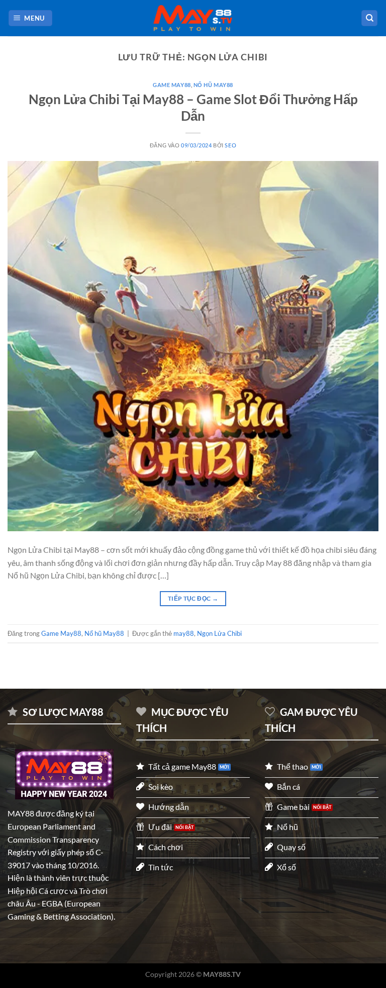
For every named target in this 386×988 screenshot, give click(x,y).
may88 (183, 633)
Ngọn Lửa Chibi (219, 633)
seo (230, 145)
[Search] (369, 18)
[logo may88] (64, 774)
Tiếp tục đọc (193, 598)
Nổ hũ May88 (213, 84)
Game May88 (172, 84)
